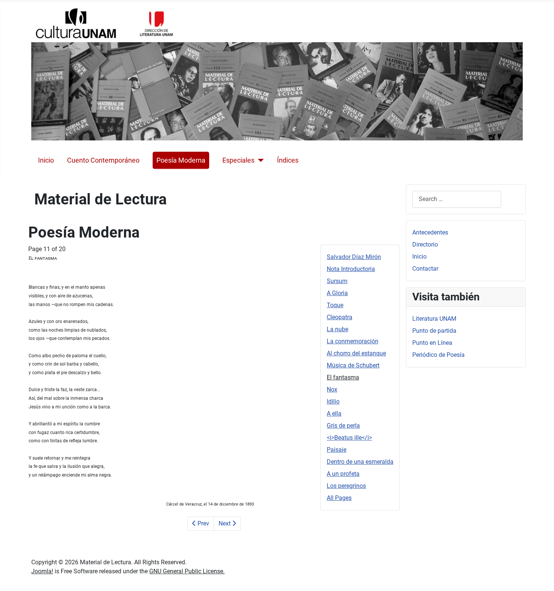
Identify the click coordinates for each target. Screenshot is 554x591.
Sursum (337, 281)
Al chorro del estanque (356, 353)
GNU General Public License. (187, 571)
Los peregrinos (346, 485)
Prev (202, 523)
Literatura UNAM (434, 318)
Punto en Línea (432, 342)
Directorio (425, 244)
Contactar (425, 268)
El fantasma (343, 377)
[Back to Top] (541, 577)
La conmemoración (352, 341)
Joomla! (42, 571)
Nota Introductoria (351, 269)
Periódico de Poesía (438, 354)
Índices (287, 160)
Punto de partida (434, 330)
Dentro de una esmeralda (360, 461)
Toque (335, 305)
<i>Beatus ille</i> (349, 437)
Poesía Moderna (180, 160)
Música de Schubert (353, 365)
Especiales (238, 160)
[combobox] (456, 199)
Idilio (333, 401)
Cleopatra (339, 317)
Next (225, 523)
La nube (337, 329)
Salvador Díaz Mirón (354, 256)
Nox (332, 389)
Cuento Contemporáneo (103, 160)
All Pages (339, 497)
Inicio (46, 160)
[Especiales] (259, 160)
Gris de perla (343, 425)
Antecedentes (430, 232)
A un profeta (343, 473)
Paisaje (336, 449)
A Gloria (337, 293)
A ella (334, 413)
